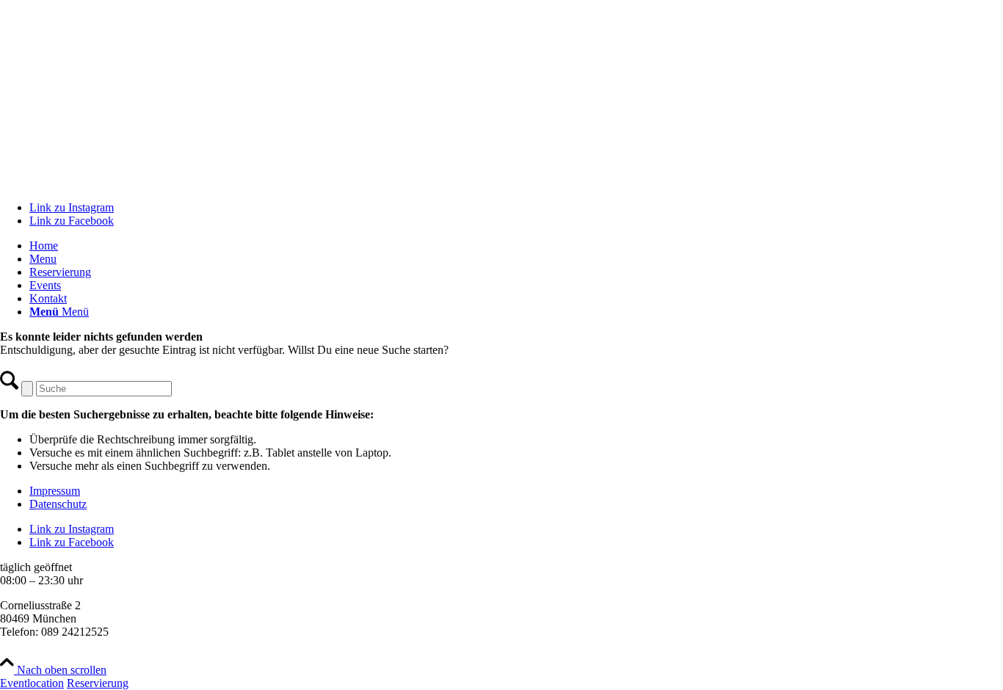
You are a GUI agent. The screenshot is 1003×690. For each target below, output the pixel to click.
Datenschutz (58, 504)
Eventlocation (32, 683)
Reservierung (97, 683)
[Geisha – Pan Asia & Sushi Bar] (501, 182)
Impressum (54, 490)
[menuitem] (516, 246)
